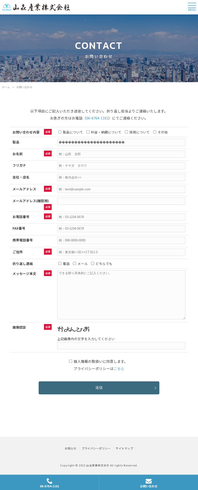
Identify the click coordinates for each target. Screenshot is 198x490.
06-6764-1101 (97, 117)
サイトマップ (124, 448)
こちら (118, 368)
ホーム (6, 87)
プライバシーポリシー (96, 448)
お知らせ (70, 448)
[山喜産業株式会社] (36, 7)
